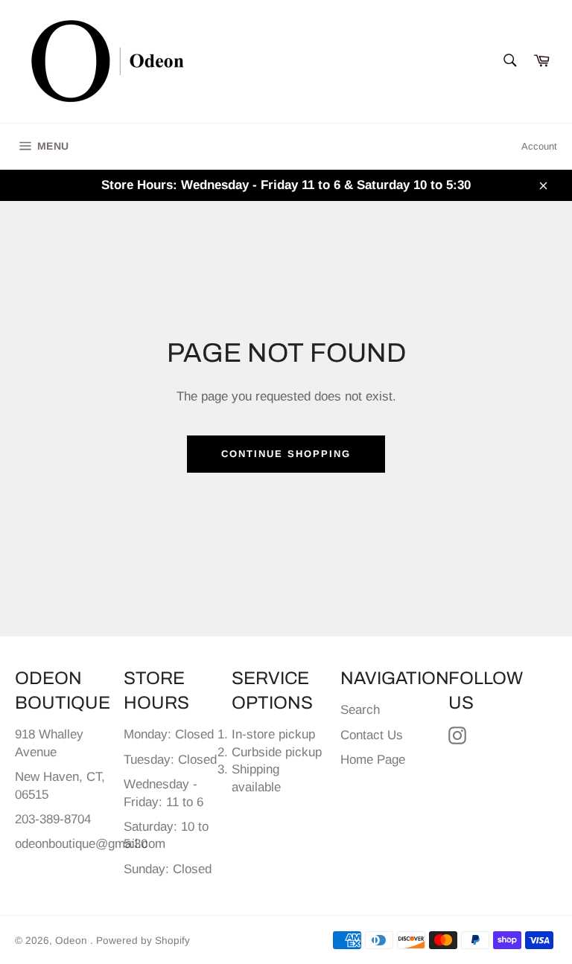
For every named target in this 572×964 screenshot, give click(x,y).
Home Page (372, 760)
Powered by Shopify (143, 940)
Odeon (72, 940)
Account (539, 146)
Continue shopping (285, 453)
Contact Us (371, 735)
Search (360, 710)
